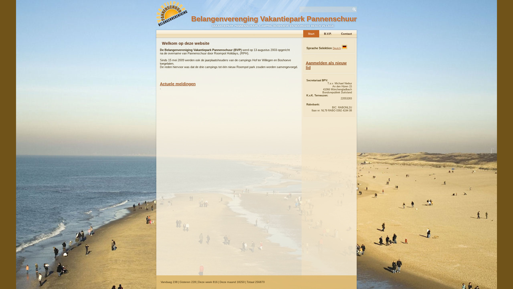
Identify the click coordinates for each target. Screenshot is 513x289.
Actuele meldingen (178, 84)
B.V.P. (327, 33)
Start (311, 33)
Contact (346, 33)
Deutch (337, 48)
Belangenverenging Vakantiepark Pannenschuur (274, 19)
